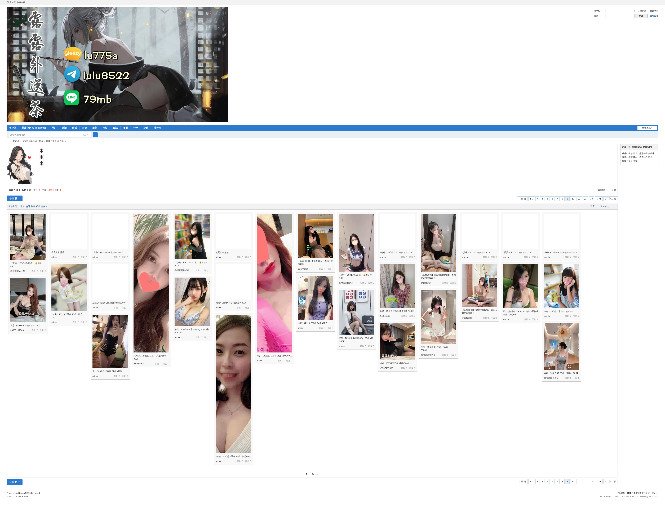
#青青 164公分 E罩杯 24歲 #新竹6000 (233, 456)
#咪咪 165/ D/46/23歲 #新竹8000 (231, 303)
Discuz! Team (23, 497)
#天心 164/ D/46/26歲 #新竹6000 (107, 252)
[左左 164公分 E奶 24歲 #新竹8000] (110, 282)
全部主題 (12, 206)
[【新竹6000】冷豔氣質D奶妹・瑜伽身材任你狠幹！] (479, 285)
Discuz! (22, 493)
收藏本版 (601, 190)
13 (591, 199)
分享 (135, 127)
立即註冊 (654, 16)
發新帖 (13, 198)
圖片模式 (604, 206)
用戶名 (597, 11)
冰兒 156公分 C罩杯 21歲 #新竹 (559, 311)
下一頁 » (312, 473)
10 (573, 199)
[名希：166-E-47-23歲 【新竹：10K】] (561, 346)
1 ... (531, 199)
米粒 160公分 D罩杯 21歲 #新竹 (107, 371)
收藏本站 (21, 2)
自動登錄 (642, 11)
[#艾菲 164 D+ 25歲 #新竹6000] (479, 231)
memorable (139, 364)
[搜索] (95, 134)
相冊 (125, 127)
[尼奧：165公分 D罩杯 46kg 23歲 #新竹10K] (356, 312)
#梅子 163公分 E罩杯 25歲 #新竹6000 (274, 356)
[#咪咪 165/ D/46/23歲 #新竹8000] (233, 282)
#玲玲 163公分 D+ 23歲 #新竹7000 (396, 252)
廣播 (74, 127)
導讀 (64, 127)
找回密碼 (654, 11)
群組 (84, 127)
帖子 (85, 135)
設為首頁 (11, 2)
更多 (43, 206)
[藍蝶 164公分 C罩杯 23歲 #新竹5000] (397, 286)
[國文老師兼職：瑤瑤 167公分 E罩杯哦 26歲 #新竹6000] (520, 286)
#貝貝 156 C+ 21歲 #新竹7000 (517, 252)
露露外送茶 (8, 141)
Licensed (35, 493)
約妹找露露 (303, 269)
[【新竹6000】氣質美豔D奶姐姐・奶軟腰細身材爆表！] (438, 243)
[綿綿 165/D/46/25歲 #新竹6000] (397, 341)
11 (579, 199)
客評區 (12, 127)
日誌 (115, 127)
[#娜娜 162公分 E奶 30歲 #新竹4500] (561, 231)
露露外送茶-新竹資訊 (56, 141)
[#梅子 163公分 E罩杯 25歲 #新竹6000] (274, 300)
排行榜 (157, 127)
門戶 (54, 127)
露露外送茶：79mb (648, 493)
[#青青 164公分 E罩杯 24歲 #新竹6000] (233, 401)
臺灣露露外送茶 (17, 271)
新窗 (592, 206)
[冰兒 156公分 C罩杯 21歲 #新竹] (561, 286)
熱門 (28, 206)
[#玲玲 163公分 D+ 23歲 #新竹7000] (397, 231)
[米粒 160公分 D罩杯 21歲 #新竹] (110, 341)
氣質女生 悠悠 (222, 252)
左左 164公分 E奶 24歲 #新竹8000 (108, 303)
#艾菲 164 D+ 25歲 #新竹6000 (476, 252)
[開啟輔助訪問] (653, 2)
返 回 (523, 199)
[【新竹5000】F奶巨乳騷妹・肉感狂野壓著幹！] (315, 236)
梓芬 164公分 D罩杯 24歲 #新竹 (312, 323)
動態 (94, 127)
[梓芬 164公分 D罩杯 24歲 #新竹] (315, 298)
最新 (22, 206)
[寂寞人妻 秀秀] (69, 231)
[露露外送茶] (117, 121)
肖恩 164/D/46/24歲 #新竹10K (24, 325)
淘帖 (105, 127)
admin (54, 257)
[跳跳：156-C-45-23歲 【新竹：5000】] (438, 317)
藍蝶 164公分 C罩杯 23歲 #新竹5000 (397, 311)
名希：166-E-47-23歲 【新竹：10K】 (561, 373)
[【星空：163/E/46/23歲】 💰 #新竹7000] (356, 243)
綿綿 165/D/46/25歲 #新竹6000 (394, 363)
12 (585, 199)
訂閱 (614, 190)
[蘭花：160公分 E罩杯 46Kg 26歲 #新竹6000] (192, 302)
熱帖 (33, 206)
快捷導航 (646, 128)
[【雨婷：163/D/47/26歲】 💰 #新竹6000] (28, 237)
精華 (38, 206)
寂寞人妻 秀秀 (57, 252)
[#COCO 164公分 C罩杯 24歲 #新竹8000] (151, 300)
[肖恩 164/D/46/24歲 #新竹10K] (28, 300)
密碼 (596, 16)
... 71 (599, 199)
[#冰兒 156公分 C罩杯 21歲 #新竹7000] (69, 287)
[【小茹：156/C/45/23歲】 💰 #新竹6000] (192, 236)
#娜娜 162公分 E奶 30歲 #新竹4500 (560, 252)
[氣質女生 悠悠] (233, 231)
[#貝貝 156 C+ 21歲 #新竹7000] (520, 231)
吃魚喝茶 (621, 493)
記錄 (146, 127)
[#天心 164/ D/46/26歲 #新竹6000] (110, 231)
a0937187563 (17, 330)
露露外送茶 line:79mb (34, 127)
